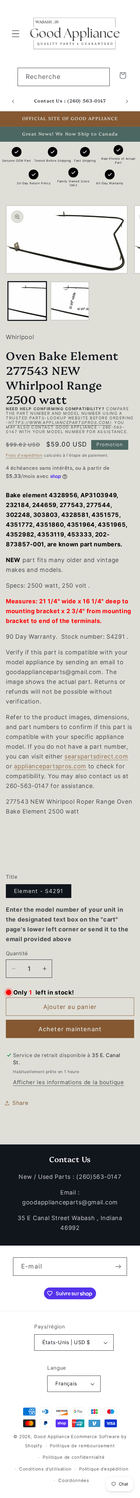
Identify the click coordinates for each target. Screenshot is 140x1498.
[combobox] (63, 77)
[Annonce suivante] (127, 101)
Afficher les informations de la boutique (68, 1082)
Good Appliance (52, 1436)
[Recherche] (100, 76)
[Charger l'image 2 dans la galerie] (69, 301)
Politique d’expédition (103, 1468)
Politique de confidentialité (74, 1457)
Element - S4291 (38, 891)
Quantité (17, 953)
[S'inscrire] (118, 1266)
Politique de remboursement (82, 1445)
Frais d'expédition (24, 455)
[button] (15, 33)
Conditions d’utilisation (45, 1468)
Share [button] (20, 1103)
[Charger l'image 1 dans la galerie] (27, 301)
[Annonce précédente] (13, 101)
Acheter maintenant (70, 1029)
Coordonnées (73, 1480)
